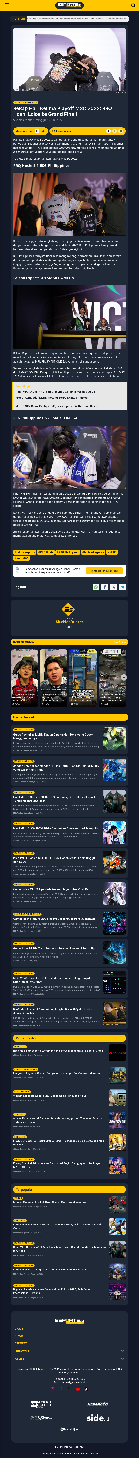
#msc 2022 (22, 558)
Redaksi (85, 1453)
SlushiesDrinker (23, 120)
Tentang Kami (48, 1453)
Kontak (94, 1453)
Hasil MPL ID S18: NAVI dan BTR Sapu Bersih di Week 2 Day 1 (55, 392)
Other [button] (19, 1359)
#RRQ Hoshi (45, 552)
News (19, 1336)
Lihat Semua (120, 641)
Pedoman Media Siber (68, 1453)
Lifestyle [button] (22, 1351)
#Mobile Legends (93, 552)
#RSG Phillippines (68, 552)
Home (19, 1329)
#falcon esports (25, 552)
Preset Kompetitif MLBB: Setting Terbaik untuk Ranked (51, 397)
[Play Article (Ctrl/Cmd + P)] (108, 131)
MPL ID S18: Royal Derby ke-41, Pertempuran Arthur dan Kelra (56, 406)
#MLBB (112, 552)
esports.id (79, 1447)
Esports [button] (21, 1343)
